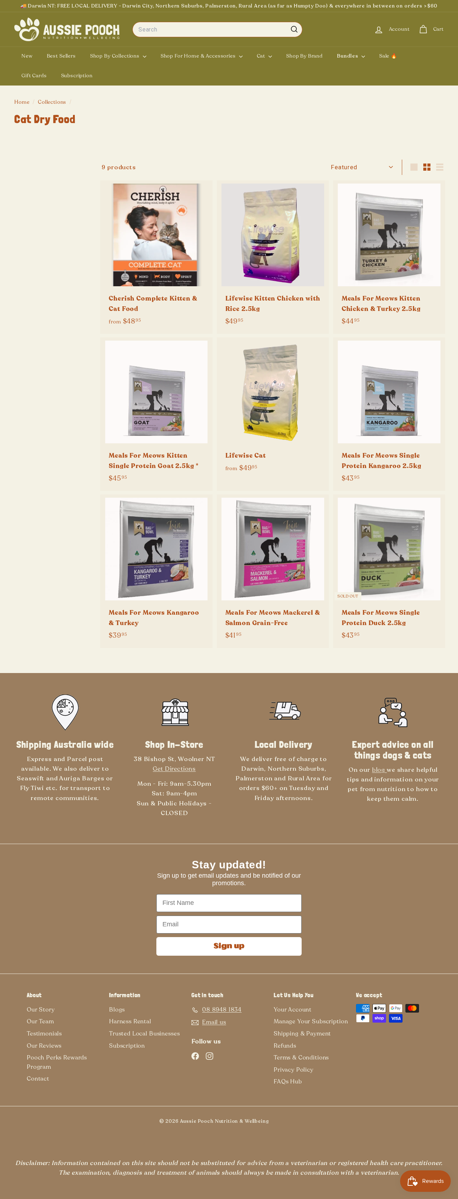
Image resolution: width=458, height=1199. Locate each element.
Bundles (348, 56)
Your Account (293, 1010)
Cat (262, 56)
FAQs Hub (288, 1082)
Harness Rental (130, 1021)
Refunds (285, 1046)
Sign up (229, 946)
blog (379, 770)
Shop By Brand (304, 56)
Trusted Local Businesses (144, 1034)
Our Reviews (44, 1046)
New (27, 56)
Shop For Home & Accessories (199, 56)
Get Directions (174, 769)
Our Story (41, 1010)
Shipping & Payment (302, 1034)
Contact (38, 1079)
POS (280, 1123)
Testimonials (44, 1034)
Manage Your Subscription (311, 1021)
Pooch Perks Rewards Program (57, 1062)
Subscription (77, 75)
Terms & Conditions (301, 1058)
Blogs (117, 1010)
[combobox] (217, 30)
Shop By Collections (115, 56)
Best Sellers (61, 56)
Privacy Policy (293, 1070)
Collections (53, 102)
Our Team (40, 1021)
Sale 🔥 (388, 56)
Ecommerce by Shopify (292, 1123)
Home (22, 102)
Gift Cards (34, 75)
